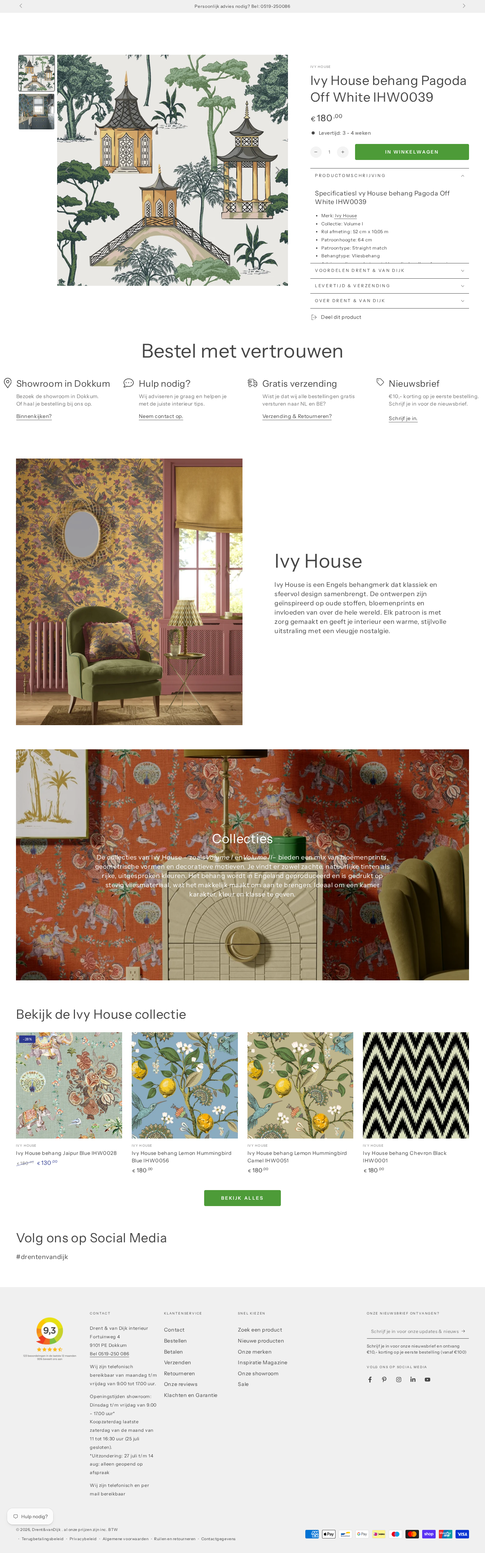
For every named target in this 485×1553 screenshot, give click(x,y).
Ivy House (320, 67)
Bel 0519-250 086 (109, 1353)
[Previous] (67, 170)
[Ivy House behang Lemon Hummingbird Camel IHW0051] (300, 1085)
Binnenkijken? (34, 416)
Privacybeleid (83, 1539)
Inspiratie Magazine (262, 1362)
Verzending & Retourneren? (297, 416)
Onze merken (255, 1352)
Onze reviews (180, 1384)
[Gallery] (152, 170)
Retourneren (179, 1373)
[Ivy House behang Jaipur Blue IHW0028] (69, 1085)
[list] (242, 402)
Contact (174, 1330)
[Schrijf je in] (465, 1331)
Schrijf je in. (403, 418)
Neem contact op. (161, 416)
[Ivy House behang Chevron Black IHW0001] (416, 1085)
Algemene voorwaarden (126, 1539)
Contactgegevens (218, 1539)
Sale (243, 1384)
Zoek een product (260, 1330)
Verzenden (177, 1362)
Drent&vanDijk (47, 1529)
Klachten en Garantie (191, 1395)
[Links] (21, 6)
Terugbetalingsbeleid (43, 1539)
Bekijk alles (242, 1198)
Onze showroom (258, 1373)
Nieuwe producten (261, 1341)
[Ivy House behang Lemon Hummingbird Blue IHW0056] (185, 1085)
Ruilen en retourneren (174, 1539)
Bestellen (175, 1341)
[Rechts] (463, 6)
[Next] (277, 170)
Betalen (173, 1352)
